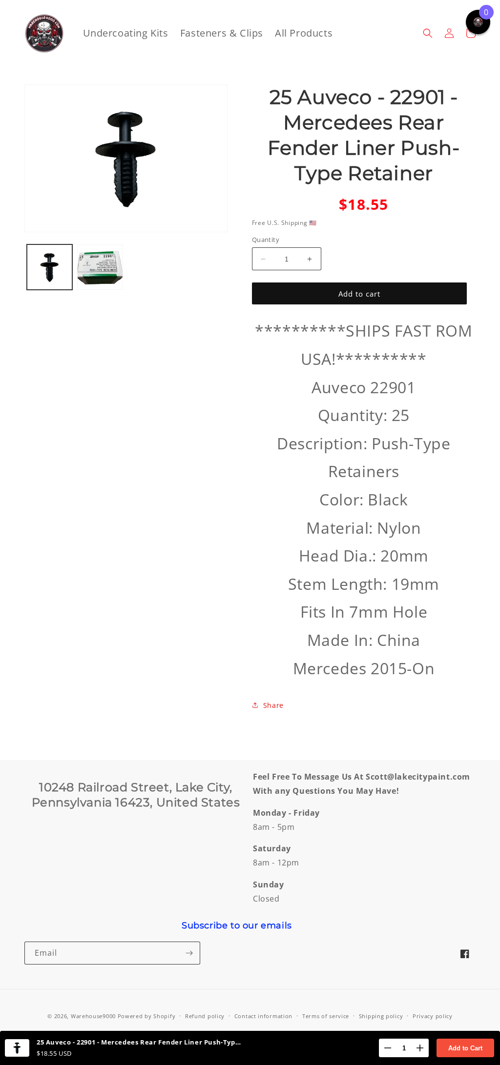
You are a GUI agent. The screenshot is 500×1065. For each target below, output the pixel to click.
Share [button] (273, 705)
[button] (427, 33)
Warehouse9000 (93, 1016)
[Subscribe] (189, 953)
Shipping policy (381, 1016)
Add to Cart (465, 1048)
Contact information (263, 1016)
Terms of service (325, 1016)
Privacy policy (433, 1016)
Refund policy (205, 1016)
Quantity (265, 239)
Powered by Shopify (147, 1016)
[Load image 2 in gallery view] (100, 267)
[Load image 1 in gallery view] (49, 267)
